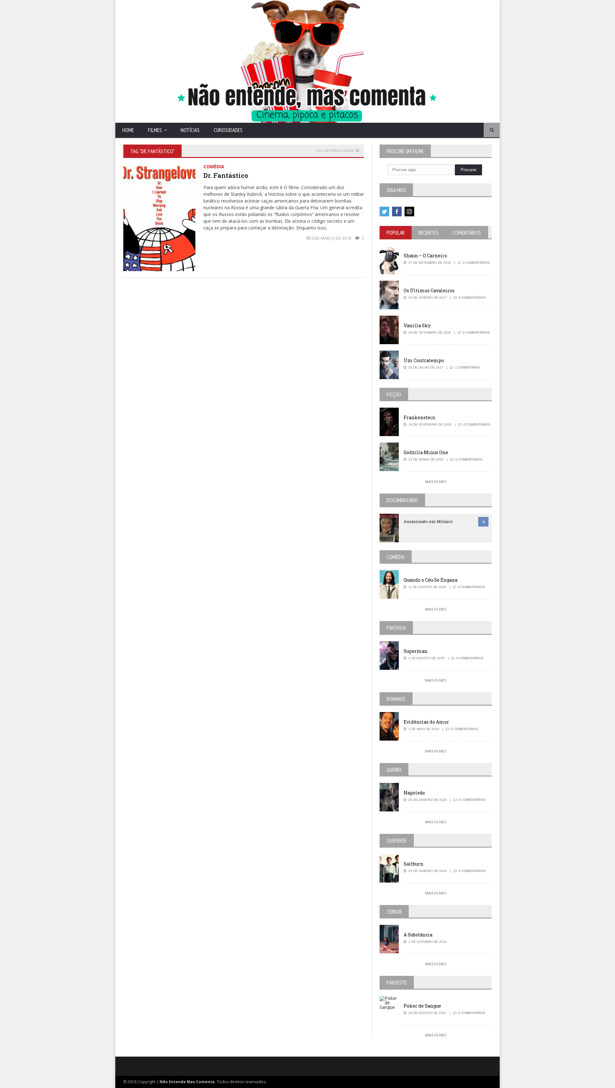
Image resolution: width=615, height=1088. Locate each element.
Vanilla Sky (417, 325)
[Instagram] (409, 211)
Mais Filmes (435, 481)
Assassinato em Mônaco (428, 521)
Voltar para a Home (335, 151)
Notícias (190, 130)
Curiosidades (228, 130)
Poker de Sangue (422, 1006)
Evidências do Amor (426, 722)
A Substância (418, 935)
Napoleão (414, 793)
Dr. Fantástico (225, 175)
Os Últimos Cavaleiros (429, 290)
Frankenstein (419, 417)
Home (128, 130)
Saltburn (413, 864)
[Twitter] (384, 211)
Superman (416, 651)
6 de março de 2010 (331, 238)
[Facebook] (397, 211)
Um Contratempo (424, 360)
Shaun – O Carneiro (425, 256)
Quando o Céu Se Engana (430, 580)
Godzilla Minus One (426, 452)
